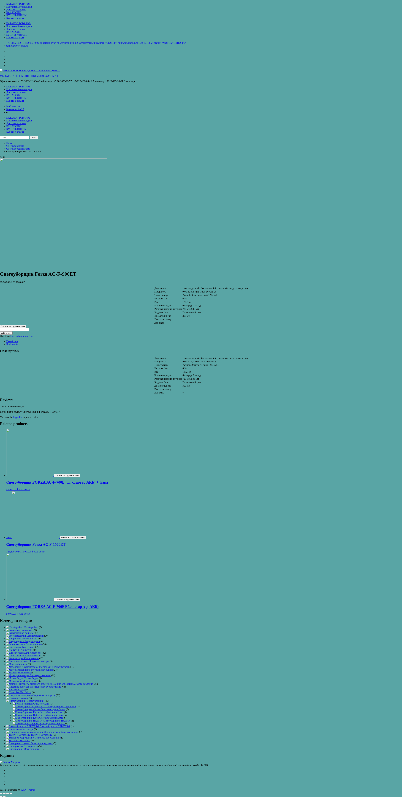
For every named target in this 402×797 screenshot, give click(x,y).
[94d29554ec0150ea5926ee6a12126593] (53, 266)
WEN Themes (28, 790)
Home (9, 143)
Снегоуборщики (15, 146)
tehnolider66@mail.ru (17, 45)
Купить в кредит (15, 18)
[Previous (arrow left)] (1, 796)
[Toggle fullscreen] (7, 793)
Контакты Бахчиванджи (19, 6)
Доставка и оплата (16, 9)
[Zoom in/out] (10, 793)
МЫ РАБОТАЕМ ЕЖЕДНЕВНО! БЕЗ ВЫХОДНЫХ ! (29, 76)
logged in (17, 417)
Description (12, 341)
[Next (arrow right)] (4, 796)
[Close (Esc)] (1, 793)
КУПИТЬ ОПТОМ (16, 15)
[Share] (4, 793)
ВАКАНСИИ (13, 12)
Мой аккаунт (13, 106)
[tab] (204, 341)
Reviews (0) (12, 344)
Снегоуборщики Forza (18, 148)
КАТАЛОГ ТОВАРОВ (18, 4)
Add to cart (6, 333)
